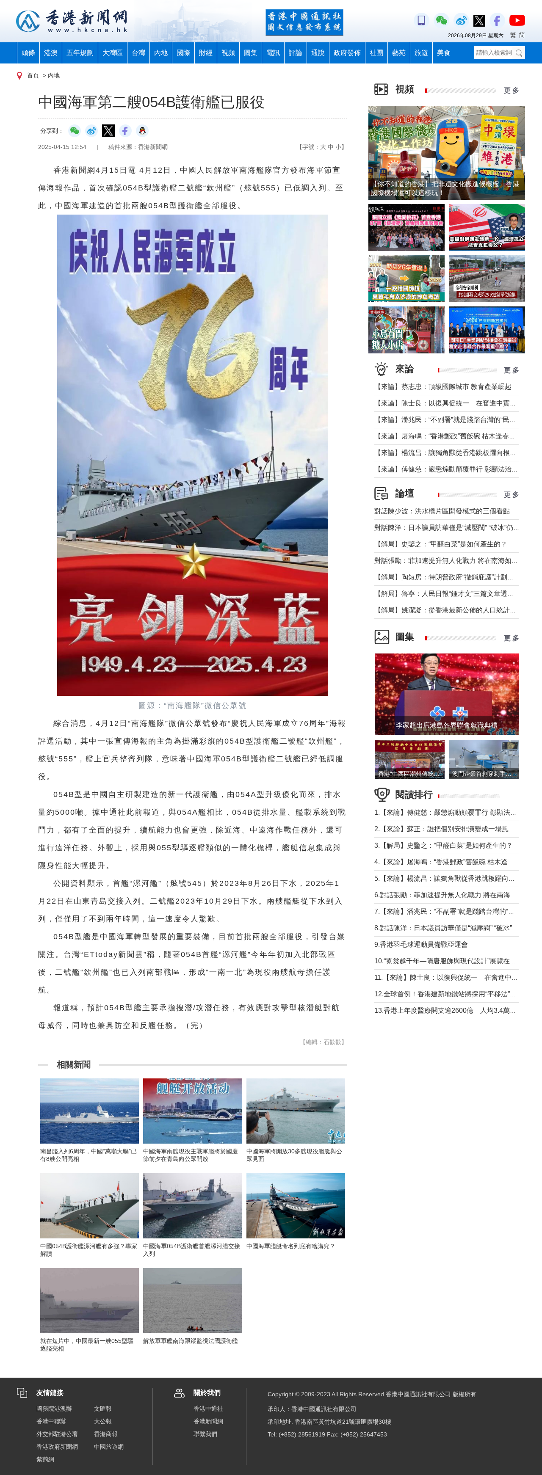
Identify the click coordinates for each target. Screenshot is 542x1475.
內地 (161, 52)
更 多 (511, 90)
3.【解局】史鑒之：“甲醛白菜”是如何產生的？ (443, 845)
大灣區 (112, 52)
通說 (318, 52)
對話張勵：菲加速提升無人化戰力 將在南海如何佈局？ (456, 560)
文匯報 (103, 1408)
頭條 (28, 52)
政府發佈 (347, 52)
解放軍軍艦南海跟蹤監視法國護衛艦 (190, 1340)
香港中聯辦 (51, 1421)
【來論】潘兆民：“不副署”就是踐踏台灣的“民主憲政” (453, 419)
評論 (295, 52)
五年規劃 (80, 52)
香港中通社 (208, 1408)
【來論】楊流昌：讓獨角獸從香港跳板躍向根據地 (448, 452)
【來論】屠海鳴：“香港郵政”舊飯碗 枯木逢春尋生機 (451, 436)
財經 (206, 52)
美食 (444, 52)
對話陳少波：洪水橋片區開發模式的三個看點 (442, 511)
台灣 (138, 52)
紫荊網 (45, 1459)
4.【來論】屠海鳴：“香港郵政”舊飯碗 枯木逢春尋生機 (454, 862)
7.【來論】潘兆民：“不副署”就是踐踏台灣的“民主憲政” (455, 911)
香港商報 (106, 1434)
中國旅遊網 (109, 1446)
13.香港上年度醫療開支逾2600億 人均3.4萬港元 (448, 1010)
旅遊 (421, 52)
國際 (183, 52)
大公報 (103, 1421)
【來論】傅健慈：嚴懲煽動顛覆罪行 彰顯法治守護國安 (456, 469)
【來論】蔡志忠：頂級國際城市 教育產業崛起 (443, 386)
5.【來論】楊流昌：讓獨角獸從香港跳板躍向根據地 (451, 878)
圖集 (250, 52)
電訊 (273, 52)
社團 (376, 52)
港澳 (51, 52)
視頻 (228, 52)
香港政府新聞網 (57, 1446)
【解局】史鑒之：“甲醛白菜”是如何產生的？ (440, 544)
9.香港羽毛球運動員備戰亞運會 (421, 944)
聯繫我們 (205, 1434)
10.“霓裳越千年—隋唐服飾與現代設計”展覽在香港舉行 (455, 961)
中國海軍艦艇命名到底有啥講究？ (290, 1246)
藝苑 (399, 52)
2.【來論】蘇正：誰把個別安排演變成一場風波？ (448, 829)
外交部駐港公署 (57, 1434)
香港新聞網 (208, 1421)
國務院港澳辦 (54, 1408)
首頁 (33, 75)
